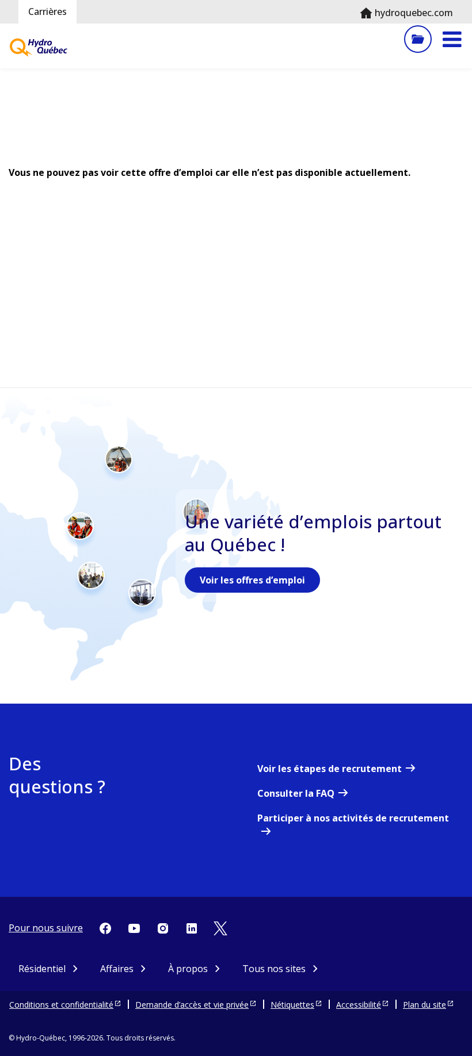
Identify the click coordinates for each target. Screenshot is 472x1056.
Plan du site (424, 1004)
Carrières (47, 11)
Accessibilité (358, 1004)
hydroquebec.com (414, 12)
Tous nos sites (274, 968)
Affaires (117, 968)
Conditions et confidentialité (61, 1004)
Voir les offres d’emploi (252, 580)
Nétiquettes (292, 1004)
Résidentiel (42, 968)
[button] (451, 39)
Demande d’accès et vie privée (192, 1004)
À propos (188, 968)
